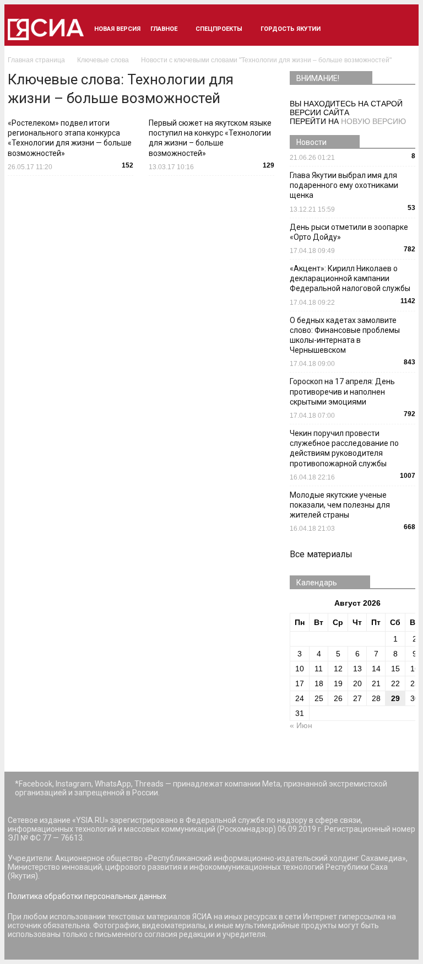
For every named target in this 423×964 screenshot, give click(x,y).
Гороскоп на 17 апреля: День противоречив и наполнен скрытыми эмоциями (342, 391)
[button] (402, 29)
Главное (163, 29)
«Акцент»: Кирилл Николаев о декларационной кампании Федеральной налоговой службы (350, 278)
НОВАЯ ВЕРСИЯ (117, 29)
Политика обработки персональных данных (87, 896)
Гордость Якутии (291, 29)
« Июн (301, 725)
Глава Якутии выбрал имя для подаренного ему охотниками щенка (344, 185)
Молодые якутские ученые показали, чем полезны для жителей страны (340, 505)
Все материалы (321, 554)
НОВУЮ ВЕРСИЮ (373, 121)
